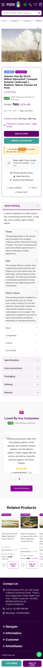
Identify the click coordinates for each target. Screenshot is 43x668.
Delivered (8, 119)
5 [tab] (27, 479)
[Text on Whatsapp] (25, 4)
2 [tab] (15, 479)
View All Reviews (21, 488)
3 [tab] (19, 479)
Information (14, 633)
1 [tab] (12, 479)
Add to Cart (21, 134)
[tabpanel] (21, 452)
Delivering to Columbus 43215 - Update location (21, 125)
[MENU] (3, 4)
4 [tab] (23, 479)
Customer (12, 639)
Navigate (11, 626)
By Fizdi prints (6, 547)
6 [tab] (31, 479)
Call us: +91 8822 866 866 (17, 609)
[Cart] (40, 4)
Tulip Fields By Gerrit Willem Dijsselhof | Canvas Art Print (9, 536)
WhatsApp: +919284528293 (18, 613)
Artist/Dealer (13, 646)
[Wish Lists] (35, 4)
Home (4, 21)
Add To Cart (13, 565)
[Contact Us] (31, 4)
